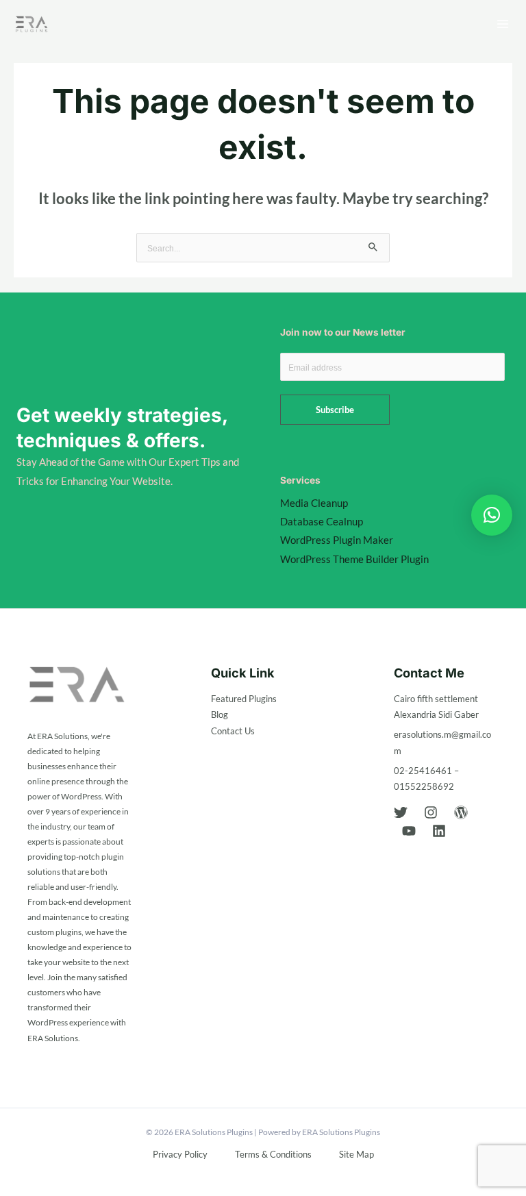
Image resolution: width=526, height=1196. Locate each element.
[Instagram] (431, 812)
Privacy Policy (180, 1154)
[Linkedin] (439, 831)
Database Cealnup (321, 521)
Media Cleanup (314, 503)
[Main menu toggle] (502, 24)
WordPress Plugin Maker (336, 540)
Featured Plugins (244, 698)
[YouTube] (409, 831)
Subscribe (335, 409)
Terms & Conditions (273, 1154)
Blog (219, 714)
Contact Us (233, 730)
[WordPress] (461, 812)
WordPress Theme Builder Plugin (354, 559)
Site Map (356, 1154)
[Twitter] (401, 812)
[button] (491, 515)
